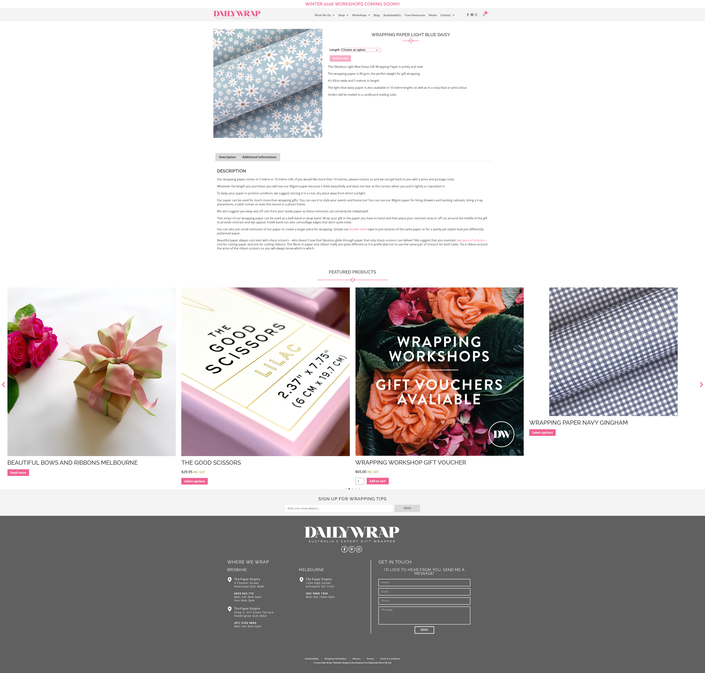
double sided (358, 229)
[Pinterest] (472, 15)
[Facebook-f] (468, 15)
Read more (540, 473)
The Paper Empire (247, 579)
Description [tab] (227, 157)
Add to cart (340, 58)
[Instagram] (476, 15)
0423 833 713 (244, 593)
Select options (20, 481)
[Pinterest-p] (351, 549)
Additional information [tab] (259, 157)
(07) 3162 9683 (245, 623)
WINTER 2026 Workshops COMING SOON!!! (352, 4)
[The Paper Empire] (229, 579)
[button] (3, 384)
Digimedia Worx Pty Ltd (379, 663)
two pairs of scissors (471, 240)
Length (335, 50)
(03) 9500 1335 (317, 593)
